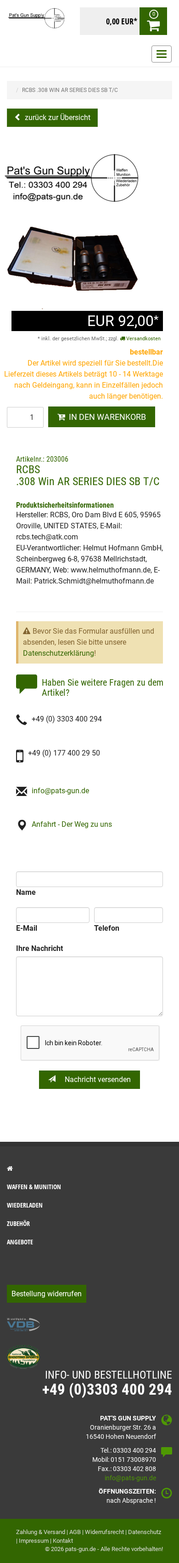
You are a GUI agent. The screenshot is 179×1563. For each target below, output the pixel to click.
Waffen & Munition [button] (34, 1186)
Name (26, 892)
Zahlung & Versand (40, 1532)
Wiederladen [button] (25, 1205)
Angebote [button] (20, 1241)
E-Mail (26, 928)
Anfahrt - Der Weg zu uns (72, 824)
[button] (89, 1168)
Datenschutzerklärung (58, 653)
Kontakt (63, 1540)
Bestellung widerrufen (46, 1293)
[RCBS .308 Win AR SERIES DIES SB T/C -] (72, 229)
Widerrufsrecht (104, 1532)
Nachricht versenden (97, 1079)
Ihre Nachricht (39, 948)
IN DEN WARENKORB (105, 417)
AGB (75, 1532)
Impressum (34, 1540)
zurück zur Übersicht (56, 117)
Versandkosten (143, 339)
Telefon (106, 928)
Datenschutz (144, 1532)
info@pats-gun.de (60, 790)
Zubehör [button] (18, 1223)
